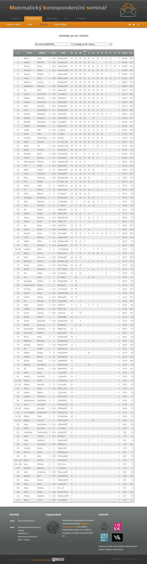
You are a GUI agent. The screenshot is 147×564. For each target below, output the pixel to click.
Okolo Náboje (60, 24)
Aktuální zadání (14, 24)
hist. (131, 53)
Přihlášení (81, 18)
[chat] (129, 24)
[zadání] (134, 24)
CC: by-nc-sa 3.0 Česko (41, 560)
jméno (29, 53)
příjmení (42, 53)
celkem (125, 53)
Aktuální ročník (33, 18)
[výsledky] (138, 24)
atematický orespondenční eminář (58, 8)
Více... (67, 18)
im (119, 53)
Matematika (52, 18)
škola (63, 53)
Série (30, 24)
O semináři (15, 18)
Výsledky (43, 24)
